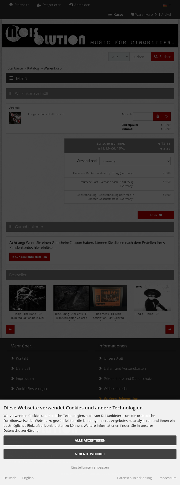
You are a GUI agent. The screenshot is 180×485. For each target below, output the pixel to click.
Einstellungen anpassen (90, 467)
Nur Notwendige (90, 454)
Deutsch (10, 478)
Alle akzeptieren (90, 440)
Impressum (167, 478)
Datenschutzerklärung (134, 478)
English (28, 478)
